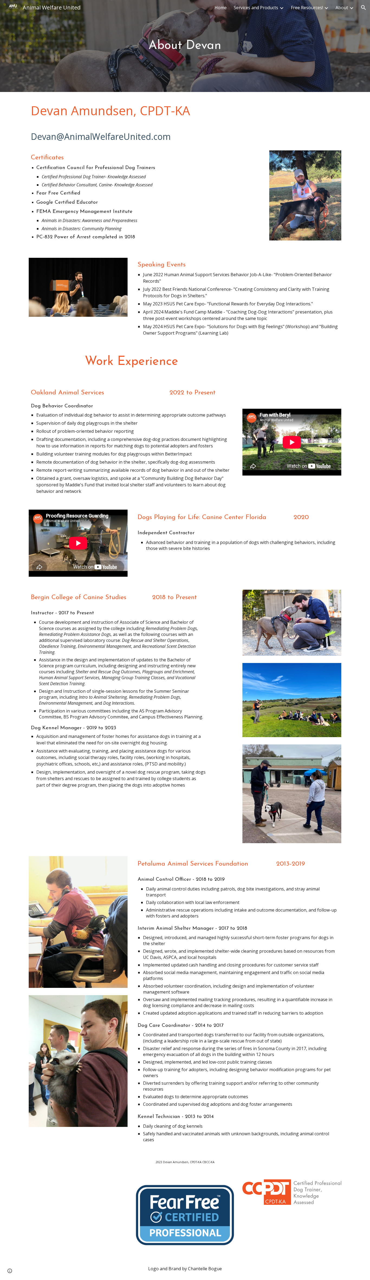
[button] (363, 7)
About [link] (342, 8)
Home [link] (221, 8)
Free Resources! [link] (307, 8)
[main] (185, 46)
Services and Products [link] (256, 8)
